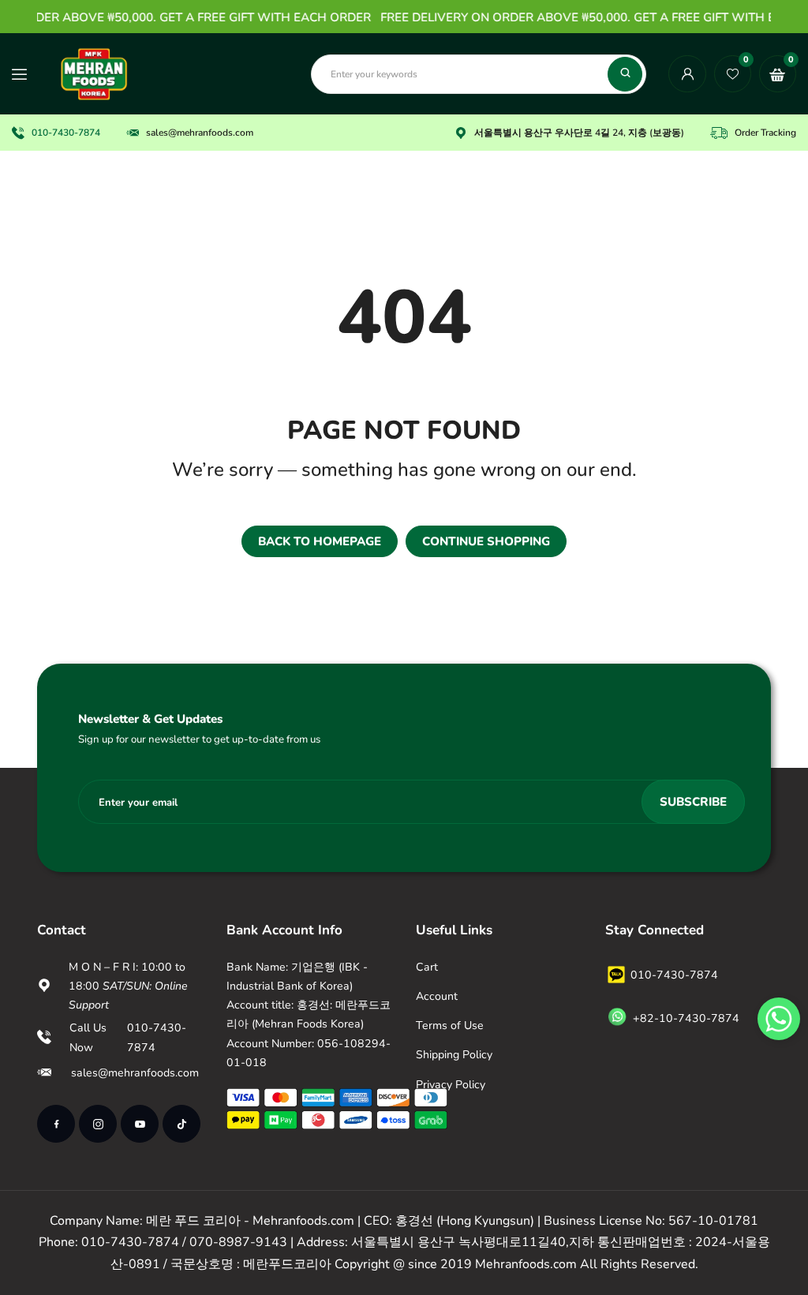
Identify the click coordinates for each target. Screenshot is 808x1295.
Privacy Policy (450, 1084)
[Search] (625, 74)
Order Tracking (765, 132)
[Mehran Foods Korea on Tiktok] (181, 1124)
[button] (779, 1018)
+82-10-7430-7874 (686, 1018)
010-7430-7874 (66, 132)
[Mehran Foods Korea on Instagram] (98, 1124)
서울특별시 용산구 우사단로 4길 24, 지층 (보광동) (579, 132)
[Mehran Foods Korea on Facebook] (56, 1124)
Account (437, 996)
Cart (427, 967)
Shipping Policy (454, 1054)
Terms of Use (450, 1025)
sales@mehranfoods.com (199, 132)
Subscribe (693, 802)
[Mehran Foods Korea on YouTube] (140, 1124)
